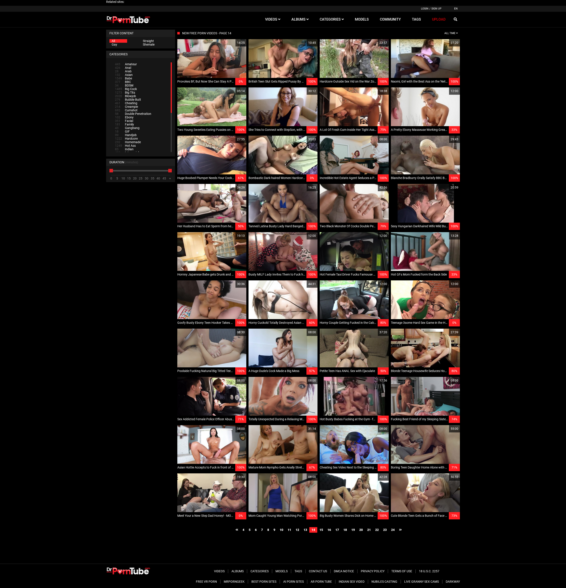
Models (281, 571)
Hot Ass (125, 145)
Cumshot (126, 110)
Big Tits (125, 92)
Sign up (436, 8)
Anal (123, 67)
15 (321, 530)
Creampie (126, 106)
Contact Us (318, 571)
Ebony (124, 117)
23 (385, 530)
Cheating (126, 103)
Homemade (128, 142)
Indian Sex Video (352, 581)
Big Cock (126, 89)
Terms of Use (401, 571)
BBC (123, 82)
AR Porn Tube (321, 581)
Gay (114, 44)
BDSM (124, 85)
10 (281, 530)
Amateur (126, 64)
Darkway (453, 581)
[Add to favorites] (232, 42)
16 (329, 530)
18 (345, 530)
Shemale (149, 44)
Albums (237, 571)
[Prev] (236, 530)
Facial (124, 121)
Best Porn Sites (263, 581)
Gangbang (127, 128)
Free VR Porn (206, 581)
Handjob (126, 135)
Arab (123, 71)
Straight (148, 41)
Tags (298, 571)
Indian (124, 149)
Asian (124, 75)
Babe (123, 78)
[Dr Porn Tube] (128, 19)
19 (353, 530)
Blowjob (125, 96)
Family (124, 124)
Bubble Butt (128, 99)
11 (289, 530)
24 (393, 530)
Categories (259, 571)
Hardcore (126, 138)
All (113, 41)
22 (377, 530)
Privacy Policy (372, 571)
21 (369, 530)
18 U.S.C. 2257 (429, 571)
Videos (219, 571)
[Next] (400, 530)
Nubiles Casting (384, 581)
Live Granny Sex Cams (421, 581)
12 (297, 530)
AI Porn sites (293, 581)
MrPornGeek (234, 581)
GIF (122, 131)
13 (305, 530)
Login (424, 8)
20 (361, 530)
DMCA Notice (344, 571)
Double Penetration (133, 114)
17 (337, 530)
